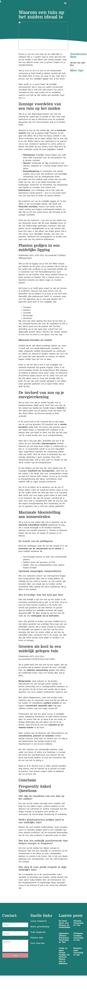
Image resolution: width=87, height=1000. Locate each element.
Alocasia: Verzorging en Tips (78, 923)
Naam (5, 921)
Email (4, 929)
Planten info (37, 938)
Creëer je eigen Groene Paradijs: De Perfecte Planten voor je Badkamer (64, 955)
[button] (65, 3)
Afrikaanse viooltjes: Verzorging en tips (78, 936)
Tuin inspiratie (38, 932)
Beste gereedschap (39, 927)
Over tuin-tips (37, 943)
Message (6, 938)
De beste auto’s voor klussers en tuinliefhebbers (65, 924)
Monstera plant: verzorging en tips (78, 951)
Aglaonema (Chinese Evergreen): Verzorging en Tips (64, 937)
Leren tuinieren (38, 921)
